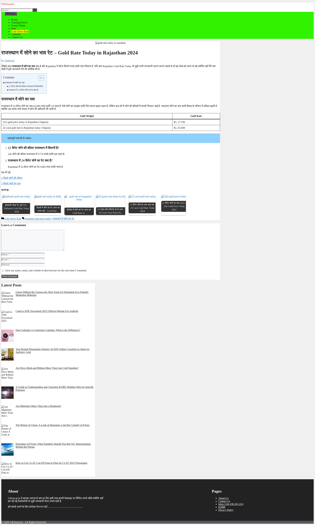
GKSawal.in (7, 4)
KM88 (221, 507)
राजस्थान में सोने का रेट (63, 218)
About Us (223, 498)
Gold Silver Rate (20, 31)
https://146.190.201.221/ (231, 504)
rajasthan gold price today (38, 218)
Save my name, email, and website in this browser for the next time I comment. (46, 270)
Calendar (16, 34)
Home (14, 19)
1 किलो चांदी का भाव (11, 183)
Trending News (19, 22)
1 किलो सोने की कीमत (11, 178)
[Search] (34, 10)
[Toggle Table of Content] (39, 78)
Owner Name (18, 25)
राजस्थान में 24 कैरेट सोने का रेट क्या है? (24, 90)
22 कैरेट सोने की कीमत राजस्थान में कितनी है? (26, 86)
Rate (13, 28)
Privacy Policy (225, 510)
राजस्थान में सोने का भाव (15, 82)
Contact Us (17, 37)
